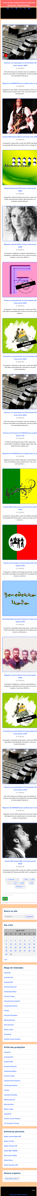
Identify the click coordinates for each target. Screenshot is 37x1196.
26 (20, 951)
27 (25, 951)
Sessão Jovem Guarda (12, 1039)
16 (6, 947)
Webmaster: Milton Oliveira (18, 1194)
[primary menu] (33, 55)
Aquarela (7, 973)
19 (20, 947)
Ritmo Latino (8, 1029)
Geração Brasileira (10, 1015)
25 (15, 951)
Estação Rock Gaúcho (12, 1001)
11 (15, 944)
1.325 (32, 879)
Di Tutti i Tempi (9, 996)
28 (29, 951)
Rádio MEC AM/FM (10, 1151)
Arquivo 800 (8, 982)
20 (25, 947)
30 (6, 954)
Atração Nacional (10, 987)
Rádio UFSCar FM (10, 1146)
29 (34, 951)
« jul (5, 959)
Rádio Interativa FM (11, 1165)
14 (29, 944)
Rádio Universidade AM (12, 1136)
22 (34, 947)
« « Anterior (10, 879)
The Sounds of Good (11, 1123)
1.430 (31, 883)
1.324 (26, 879)
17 (11, 947)
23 (6, 951)
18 (15, 947)
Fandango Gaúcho (10, 1006)
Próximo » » (20, 886)
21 (29, 947)
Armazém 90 (8, 977)
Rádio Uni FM (9, 1141)
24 (11, 951)
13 (25, 944)
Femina (6, 1010)
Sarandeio (7, 1034)
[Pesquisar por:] (14, 916)
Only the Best (9, 1025)
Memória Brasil (9, 1020)
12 (20, 944)
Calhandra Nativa (10, 991)
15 (34, 944)
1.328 (22, 883)
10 (11, 944)
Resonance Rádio (10, 1155)
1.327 (15, 883)
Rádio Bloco (8, 1160)
